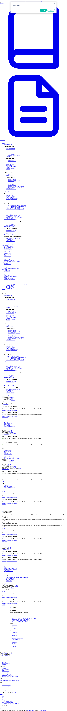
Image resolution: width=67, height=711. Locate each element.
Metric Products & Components (9, 226)
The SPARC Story (5, 664)
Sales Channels (4, 269)
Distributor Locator (7, 270)
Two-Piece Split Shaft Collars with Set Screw (15, 154)
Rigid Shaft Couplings (7, 170)
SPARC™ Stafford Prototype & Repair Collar (13, 238)
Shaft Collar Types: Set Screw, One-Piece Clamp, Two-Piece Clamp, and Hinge (24, 618)
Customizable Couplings (9, 286)
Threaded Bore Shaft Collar (10, 313)
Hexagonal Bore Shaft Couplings (11, 224)
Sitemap (10, 680)
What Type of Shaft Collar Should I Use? (10, 275)
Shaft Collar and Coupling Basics (9, 260)
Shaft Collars (14, 640)
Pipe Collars (8, 169)
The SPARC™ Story (7, 424)
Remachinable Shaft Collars (10, 168)
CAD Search (6, 263)
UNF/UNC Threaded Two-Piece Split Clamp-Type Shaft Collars (16, 206)
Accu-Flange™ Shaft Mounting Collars (12, 213)
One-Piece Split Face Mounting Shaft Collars (13, 216)
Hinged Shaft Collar (9, 156)
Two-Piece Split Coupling (12, 181)
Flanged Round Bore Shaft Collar (11, 166)
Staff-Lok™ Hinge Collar (12, 161)
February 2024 (14, 627)
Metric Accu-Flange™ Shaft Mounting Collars (13, 215)
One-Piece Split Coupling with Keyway (14, 180)
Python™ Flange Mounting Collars (17, 638)
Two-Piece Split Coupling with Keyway (14, 333)
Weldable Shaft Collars (9, 163)
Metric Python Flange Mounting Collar (12, 232)
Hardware (5, 258)
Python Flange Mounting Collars (11, 196)
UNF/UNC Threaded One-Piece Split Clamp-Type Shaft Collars (16, 205)
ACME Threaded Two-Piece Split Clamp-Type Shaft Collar (15, 209)
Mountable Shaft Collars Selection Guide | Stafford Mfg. (20, 619)
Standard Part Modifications (8, 246)
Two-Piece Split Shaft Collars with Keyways (15, 153)
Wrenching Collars (9, 165)
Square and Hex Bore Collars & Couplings (10, 219)
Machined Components (7, 248)
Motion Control (14, 635)
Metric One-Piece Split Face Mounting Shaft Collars (14, 217)
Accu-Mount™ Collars (9, 218)
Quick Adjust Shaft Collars (10, 321)
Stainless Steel (14, 643)
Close (1, 141)
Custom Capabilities (5, 245)
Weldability (5, 255)
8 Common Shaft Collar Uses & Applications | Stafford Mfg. (21, 620)
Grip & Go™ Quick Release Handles (12, 198)
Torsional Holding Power (8, 454)
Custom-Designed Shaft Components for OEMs (19, 617)
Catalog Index (2, 680)
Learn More (14, 692)
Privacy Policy (6, 680)
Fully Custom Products (7, 250)
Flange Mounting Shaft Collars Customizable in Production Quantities (17, 284)
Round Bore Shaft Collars (8, 144)
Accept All (43, 10)
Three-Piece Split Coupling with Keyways (14, 183)
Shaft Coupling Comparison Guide (9, 279)
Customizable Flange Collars (8, 266)
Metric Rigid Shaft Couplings (12, 184)
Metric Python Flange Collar (10, 233)
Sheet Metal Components (8, 249)
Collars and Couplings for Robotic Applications (11, 268)
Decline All (51, 10)
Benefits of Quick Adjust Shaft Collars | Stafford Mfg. (20, 621)
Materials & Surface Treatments (9, 247)
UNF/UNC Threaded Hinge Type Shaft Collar (13, 207)
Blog (4, 273)
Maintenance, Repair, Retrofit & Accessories (11, 234)
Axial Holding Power (7, 256)
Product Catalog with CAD (6, 707)
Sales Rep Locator (7, 271)
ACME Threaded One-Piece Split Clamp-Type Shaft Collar (15, 208)
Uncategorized (14, 646)
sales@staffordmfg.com (6, 655)
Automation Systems (7, 267)
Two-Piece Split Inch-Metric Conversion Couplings (16, 187)
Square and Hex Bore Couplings (11, 189)
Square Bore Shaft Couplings (10, 225)
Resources (3, 272)
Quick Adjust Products (7, 191)
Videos (5, 274)
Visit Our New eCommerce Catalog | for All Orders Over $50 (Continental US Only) (26, 1)
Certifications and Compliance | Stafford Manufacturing (10, 703)
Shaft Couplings (14, 642)
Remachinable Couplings (12, 185)
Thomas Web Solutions (30, 710)
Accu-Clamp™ (14, 632)
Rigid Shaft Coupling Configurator (9, 251)
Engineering (4, 252)
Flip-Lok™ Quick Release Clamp (11, 200)
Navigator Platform (43, 710)
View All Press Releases (5, 404)
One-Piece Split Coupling (12, 179)
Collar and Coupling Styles (8, 253)
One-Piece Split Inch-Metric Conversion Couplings (16, 186)
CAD (3, 262)
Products (3, 143)
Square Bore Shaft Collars (10, 223)
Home (11, 607)
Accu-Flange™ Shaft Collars (10, 214)
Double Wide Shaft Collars (10, 285)
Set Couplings (8, 190)
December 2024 (14, 625)
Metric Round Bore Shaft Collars (11, 230)
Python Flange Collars (9, 195)
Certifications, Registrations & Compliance (10, 276)
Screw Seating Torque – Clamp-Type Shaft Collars (12, 261)
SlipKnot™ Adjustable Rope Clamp (11, 199)
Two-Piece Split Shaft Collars (10, 149)
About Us (3, 289)
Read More (12, 397)
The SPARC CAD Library (6, 685)
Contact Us (3, 605)
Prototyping (14, 636)
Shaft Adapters (8, 174)
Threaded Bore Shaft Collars (8, 201)
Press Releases (4, 265)
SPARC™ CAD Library (8, 264)
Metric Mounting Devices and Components (12, 383)
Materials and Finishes (7, 254)
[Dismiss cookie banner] (54, 3)
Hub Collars (8, 167)
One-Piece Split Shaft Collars (10, 148)
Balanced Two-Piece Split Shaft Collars (14, 155)
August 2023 (14, 628)
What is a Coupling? (7, 277)
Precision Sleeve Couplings (10, 188)
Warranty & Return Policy (15, 680)
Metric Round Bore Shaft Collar (11, 164)
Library (5, 565)
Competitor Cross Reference (8, 278)
